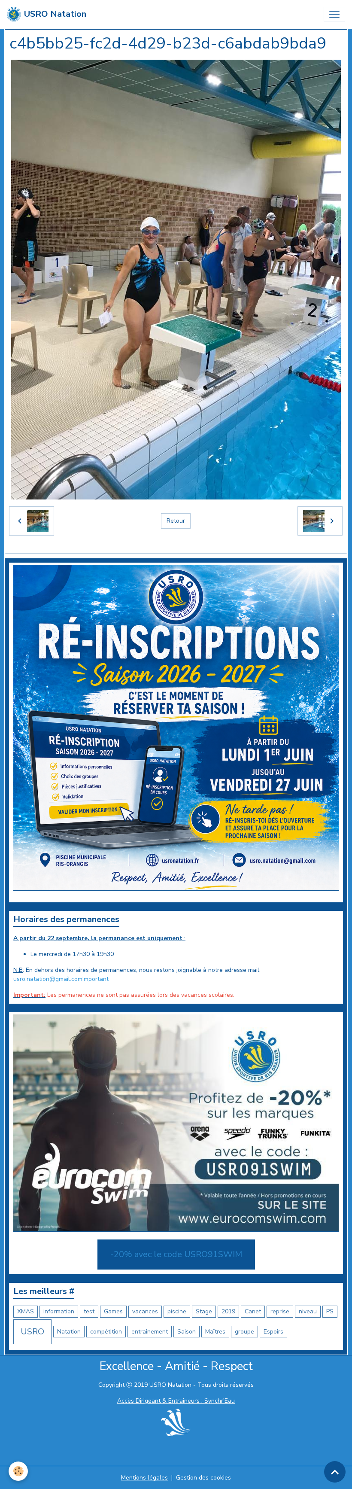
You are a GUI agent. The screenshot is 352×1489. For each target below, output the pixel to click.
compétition (106, 1332)
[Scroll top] (335, 1472)
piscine (176, 1311)
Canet (253, 1311)
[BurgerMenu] (334, 14)
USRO (32, 1331)
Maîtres (215, 1332)
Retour (176, 521)
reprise (279, 1311)
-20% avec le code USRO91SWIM (176, 1254)
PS (330, 1311)
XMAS (25, 1311)
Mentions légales (144, 1478)
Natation (69, 1332)
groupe (244, 1332)
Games (113, 1311)
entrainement (149, 1332)
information (58, 1311)
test (89, 1311)
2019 (228, 1311)
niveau (308, 1311)
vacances (145, 1311)
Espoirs (273, 1332)
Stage (204, 1311)
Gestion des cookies (203, 1478)
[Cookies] (18, 1471)
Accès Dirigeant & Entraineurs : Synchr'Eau (176, 1401)
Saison (186, 1332)
